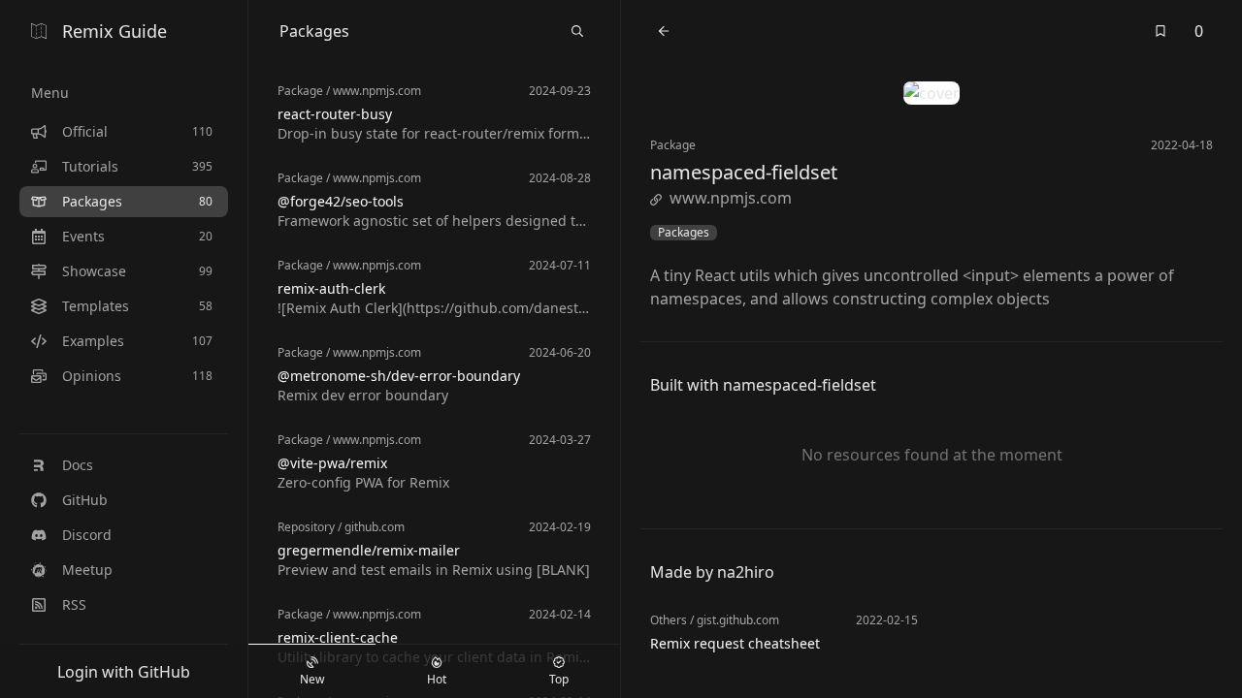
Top (559, 679)
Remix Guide (114, 31)
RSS (74, 604)
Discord (87, 534)
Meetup (87, 569)
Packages (683, 232)
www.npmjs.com (731, 197)
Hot (436, 679)
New (312, 679)
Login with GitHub (123, 671)
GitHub (85, 500)
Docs (77, 465)
